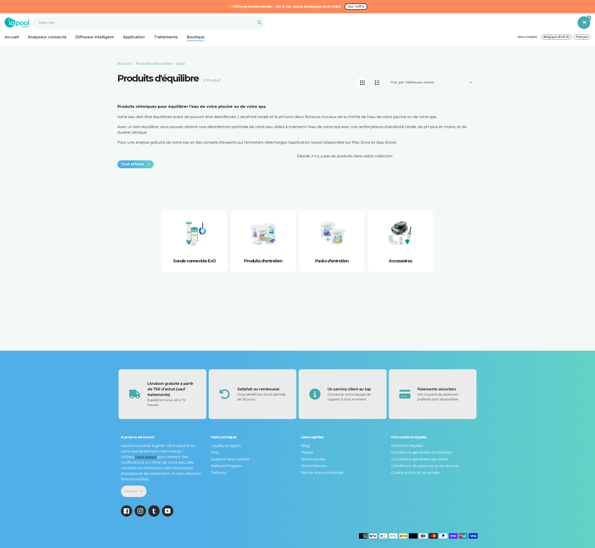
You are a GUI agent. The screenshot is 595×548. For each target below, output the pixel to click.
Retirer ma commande (322, 472)
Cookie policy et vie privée (415, 472)
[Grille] (362, 82)
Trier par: (397, 82)
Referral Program (226, 466)
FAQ (215, 452)
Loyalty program (226, 445)
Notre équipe (313, 459)
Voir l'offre (355, 6)
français (582, 37)
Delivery (218, 472)
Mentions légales (407, 445)
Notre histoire (314, 466)
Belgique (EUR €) (556, 37)
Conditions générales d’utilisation (422, 452)
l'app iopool (145, 457)
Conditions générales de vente (419, 459)
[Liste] (377, 82)
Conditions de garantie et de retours (425, 466)
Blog (305, 445)
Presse (307, 452)
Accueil (124, 63)
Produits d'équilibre (154, 63)
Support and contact (230, 459)
